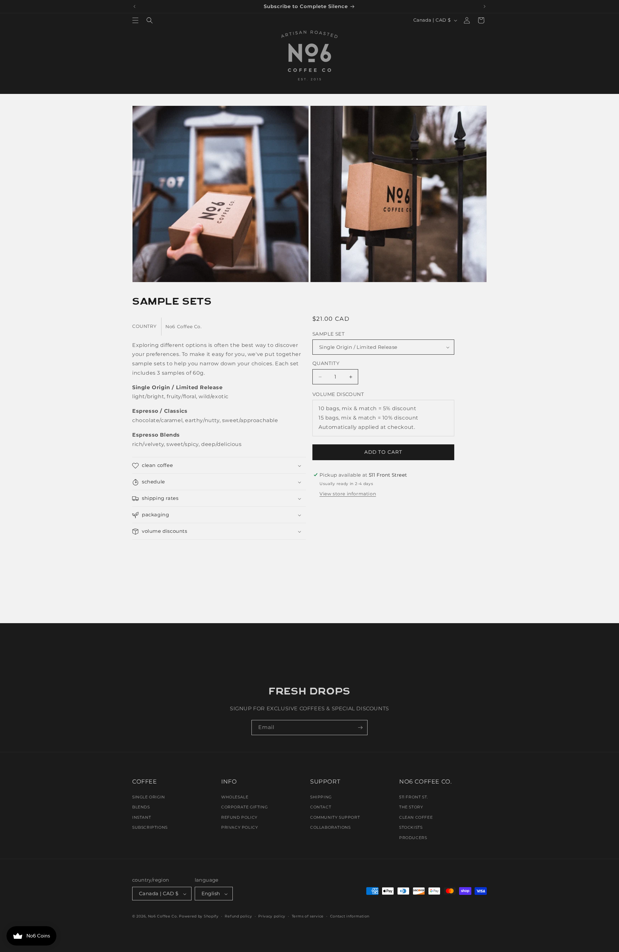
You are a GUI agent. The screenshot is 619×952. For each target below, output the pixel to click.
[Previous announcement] (134, 6)
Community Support (335, 817)
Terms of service (308, 916)
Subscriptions (150, 827)
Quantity (325, 363)
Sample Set (328, 334)
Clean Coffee (416, 817)
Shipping (321, 796)
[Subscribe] (360, 727)
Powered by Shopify (199, 916)
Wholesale (234, 796)
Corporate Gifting (244, 807)
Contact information (349, 916)
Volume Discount (338, 394)
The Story (411, 807)
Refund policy (238, 916)
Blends (141, 807)
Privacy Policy (239, 827)
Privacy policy (271, 916)
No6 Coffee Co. (163, 916)
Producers (413, 837)
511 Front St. (413, 796)
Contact (320, 807)
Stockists (410, 827)
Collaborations (330, 827)
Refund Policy (239, 817)
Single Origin (148, 796)
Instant (141, 817)
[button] (135, 20)
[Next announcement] (484, 6)
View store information (347, 494)
